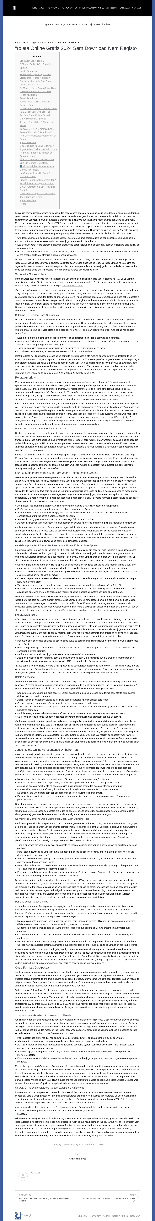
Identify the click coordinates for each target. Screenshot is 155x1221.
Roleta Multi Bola (28, 95)
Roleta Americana (29, 71)
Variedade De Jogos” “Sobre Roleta (37, 193)
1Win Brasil (68, 1144)
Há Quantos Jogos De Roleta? (35, 173)
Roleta (23, 204)
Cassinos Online (28, 176)
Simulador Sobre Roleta (32, 61)
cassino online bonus (72, 285)
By (79, 1144)
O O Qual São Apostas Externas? (37, 146)
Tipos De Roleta (28, 142)
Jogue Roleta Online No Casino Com (38, 149)
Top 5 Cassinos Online (31, 197)
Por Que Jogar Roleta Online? (35, 115)
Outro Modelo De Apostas (33, 118)
